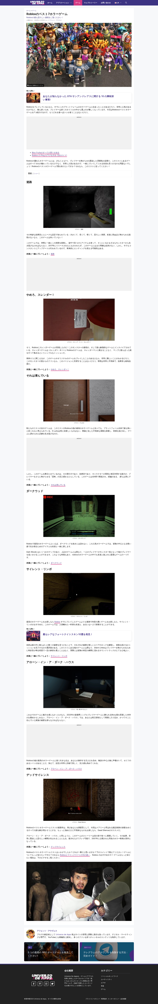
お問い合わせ (106, 3)
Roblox (57, 622)
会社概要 (123, 999)
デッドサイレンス (58, 847)
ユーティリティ (106, 979)
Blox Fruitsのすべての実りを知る (45, 153)
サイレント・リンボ (59, 656)
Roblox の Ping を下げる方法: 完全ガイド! (49, 155)
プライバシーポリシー (92, 999)
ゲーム (77, 3)
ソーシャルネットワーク (109, 976)
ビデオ (103, 983)
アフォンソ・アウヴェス (47, 931)
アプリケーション (62, 3)
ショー (36, 173)
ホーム (49, 3)
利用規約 (104, 999)
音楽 (102, 986)
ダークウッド (56, 563)
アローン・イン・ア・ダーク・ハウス (66, 769)
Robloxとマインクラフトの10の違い (75, 855)
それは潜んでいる (58, 485)
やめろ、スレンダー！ (60, 369)
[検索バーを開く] (126, 2)
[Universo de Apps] (37, 2)
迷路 (52, 254)
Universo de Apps (64, 934)
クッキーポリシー (114, 999)
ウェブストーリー (90, 3)
